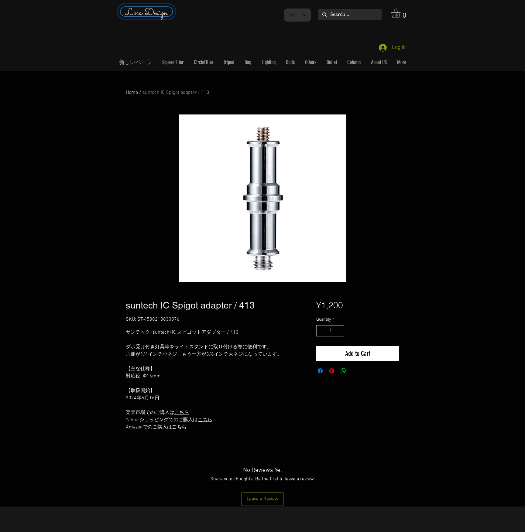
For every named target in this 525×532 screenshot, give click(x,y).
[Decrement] (321, 331)
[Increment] (339, 331)
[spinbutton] (330, 331)
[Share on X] (355, 370)
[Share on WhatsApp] (343, 370)
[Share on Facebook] (320, 370)
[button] (401, 13)
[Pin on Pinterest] (331, 370)
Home (132, 93)
